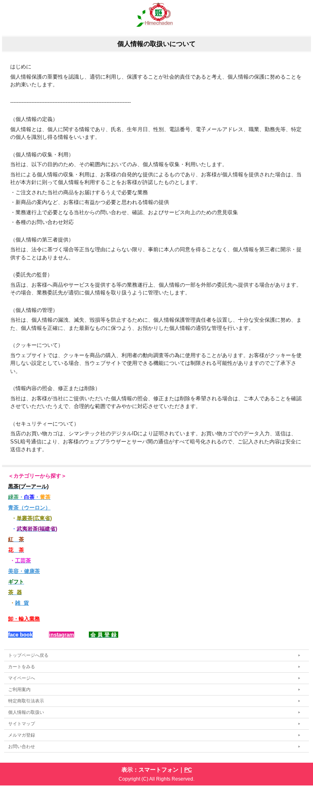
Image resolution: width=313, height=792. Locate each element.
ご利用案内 (19, 689)
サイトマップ (21, 723)
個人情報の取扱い (26, 712)
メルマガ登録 (21, 735)
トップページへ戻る (28, 655)
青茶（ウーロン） (29, 508)
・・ (29, 497)
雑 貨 (22, 603)
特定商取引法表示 (26, 700)
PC (188, 769)
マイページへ (21, 678)
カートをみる (21, 666)
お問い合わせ (21, 746)
